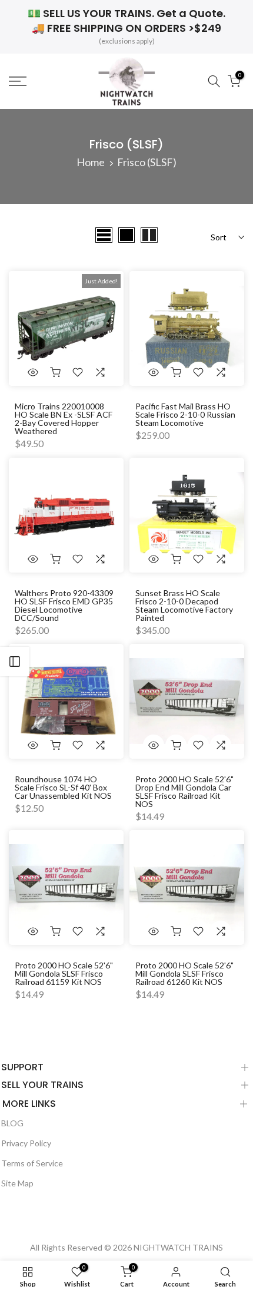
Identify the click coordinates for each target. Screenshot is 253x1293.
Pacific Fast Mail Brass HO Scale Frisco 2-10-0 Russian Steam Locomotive (185, 414)
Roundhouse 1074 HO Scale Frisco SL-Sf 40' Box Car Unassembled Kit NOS (63, 787)
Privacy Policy (26, 1143)
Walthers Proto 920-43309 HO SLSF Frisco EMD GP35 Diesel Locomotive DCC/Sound (64, 605)
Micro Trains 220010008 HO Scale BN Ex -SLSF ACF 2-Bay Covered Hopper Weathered (63, 418)
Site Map (17, 1183)
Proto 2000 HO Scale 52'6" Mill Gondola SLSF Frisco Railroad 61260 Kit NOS (184, 973)
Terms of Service (32, 1163)
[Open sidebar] (14, 661)
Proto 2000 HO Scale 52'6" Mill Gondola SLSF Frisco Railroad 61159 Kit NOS (64, 973)
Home (90, 162)
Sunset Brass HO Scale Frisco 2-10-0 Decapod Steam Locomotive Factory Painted (184, 605)
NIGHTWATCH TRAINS (178, 1247)
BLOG (12, 1123)
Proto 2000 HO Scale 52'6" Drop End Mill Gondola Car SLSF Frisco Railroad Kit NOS (184, 791)
